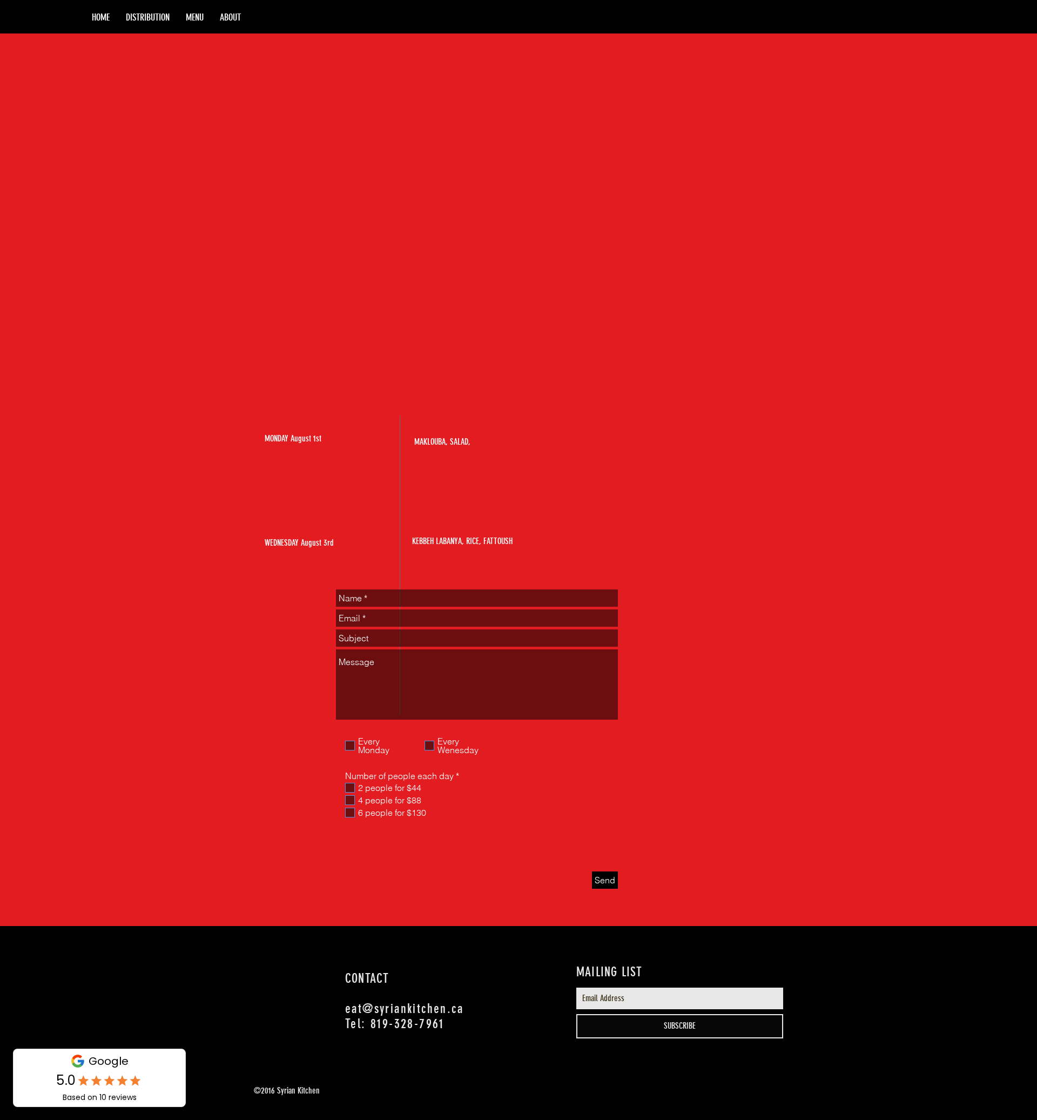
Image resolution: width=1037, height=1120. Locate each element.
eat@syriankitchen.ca (404, 1008)
